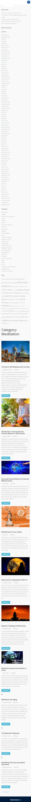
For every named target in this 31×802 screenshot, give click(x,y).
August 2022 (4, 60)
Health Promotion (6, 239)
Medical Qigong (5, 252)
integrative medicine (14, 299)
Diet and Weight (5, 233)
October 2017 (5, 177)
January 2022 (4, 75)
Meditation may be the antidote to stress (13, 669)
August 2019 (4, 135)
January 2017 (4, 196)
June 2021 (4, 89)
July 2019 (3, 138)
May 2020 (4, 117)
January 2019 (4, 150)
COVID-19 (4, 227)
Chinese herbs (14, 286)
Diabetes (3, 231)
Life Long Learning (6, 250)
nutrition (12, 308)
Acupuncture (4, 212)
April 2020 (4, 119)
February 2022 (5, 73)
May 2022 (4, 66)
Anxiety (3, 218)
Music (8, 308)
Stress (3, 262)
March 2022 (4, 70)
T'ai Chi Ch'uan (16, 317)
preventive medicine (9, 313)
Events (3, 235)
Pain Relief (4, 256)
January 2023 (4, 49)
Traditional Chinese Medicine (8, 267)
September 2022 (5, 58)
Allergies (3, 214)
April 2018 (4, 165)
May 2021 (4, 91)
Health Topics (5, 241)
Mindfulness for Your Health (11, 532)
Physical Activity (17, 311)
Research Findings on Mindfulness (13, 626)
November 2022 (5, 54)
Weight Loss (6, 323)
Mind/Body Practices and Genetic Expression (13, 763)
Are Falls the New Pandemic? (8, 23)
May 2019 (4, 142)
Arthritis (3, 221)
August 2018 (4, 160)
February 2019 (5, 148)
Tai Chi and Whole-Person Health (9, 19)
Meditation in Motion (15, 306)
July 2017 (3, 184)
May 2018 (4, 163)
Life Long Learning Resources (14, 302)
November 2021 (5, 79)
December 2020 (5, 102)
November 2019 (5, 129)
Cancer (3, 223)
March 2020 (4, 121)
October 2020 (5, 106)
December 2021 (5, 77)
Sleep (2, 260)
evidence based (23, 290)
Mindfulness (4, 308)
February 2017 (5, 194)
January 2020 (4, 125)
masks (23, 302)
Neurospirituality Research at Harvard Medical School (15, 480)
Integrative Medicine (6, 248)
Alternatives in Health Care (8, 216)
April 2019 (4, 144)
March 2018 (4, 167)
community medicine (22, 286)
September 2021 (5, 83)
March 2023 (4, 45)
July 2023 (3, 39)
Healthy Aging (4, 243)
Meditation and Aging (9, 700)
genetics (23, 293)
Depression (4, 229)
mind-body (22, 306)
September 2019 (5, 133)
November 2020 (5, 104)
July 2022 (3, 62)
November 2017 (5, 175)
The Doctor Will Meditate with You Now (15, 367)
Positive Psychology (6, 258)
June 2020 (4, 114)
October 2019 (5, 131)
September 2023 (5, 37)
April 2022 (4, 68)
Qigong (15, 313)
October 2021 (5, 81)
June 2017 (4, 186)
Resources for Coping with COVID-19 (14, 580)
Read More (6, 395)
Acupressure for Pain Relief (8, 279)
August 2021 (4, 85)
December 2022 (5, 52)
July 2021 (3, 87)
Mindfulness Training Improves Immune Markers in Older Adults (13, 432)
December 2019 (5, 127)
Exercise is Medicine (6, 237)
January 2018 (4, 171)
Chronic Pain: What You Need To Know (11, 13)
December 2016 (5, 198)
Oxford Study (21, 308)
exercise (4, 293)
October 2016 (5, 202)
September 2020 (5, 108)
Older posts (5, 792)
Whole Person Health (6, 271)
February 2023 (5, 47)
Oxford (16, 308)
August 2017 (4, 181)
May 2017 (4, 188)
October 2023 (5, 35)
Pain (4, 311)
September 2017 (5, 179)
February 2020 (5, 123)
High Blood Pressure (6, 246)
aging (16, 282)
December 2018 (5, 152)
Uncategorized (5, 269)
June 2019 (4, 140)
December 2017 (5, 173)
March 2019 (4, 146)
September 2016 (5, 205)
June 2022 (4, 64)
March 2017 (4, 192)
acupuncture (20, 279)
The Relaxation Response (10, 733)
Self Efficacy (21, 314)
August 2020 (4, 110)
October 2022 (5, 56)
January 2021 (4, 100)
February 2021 (5, 98)
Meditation (4, 254)
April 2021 (4, 93)
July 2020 (3, 112)
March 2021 (4, 96)
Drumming (14, 290)
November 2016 (5, 200)
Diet (10, 290)
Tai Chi (3, 264)
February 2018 (5, 169)
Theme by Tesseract (14, 800)
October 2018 (5, 156)
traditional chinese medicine (13, 320)
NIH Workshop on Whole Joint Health (11, 21)
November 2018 (5, 154)
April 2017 (4, 190)
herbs (7, 299)
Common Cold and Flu (7, 225)
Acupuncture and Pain (7, 283)
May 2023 (4, 41)
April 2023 (4, 43)
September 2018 (5, 158)
